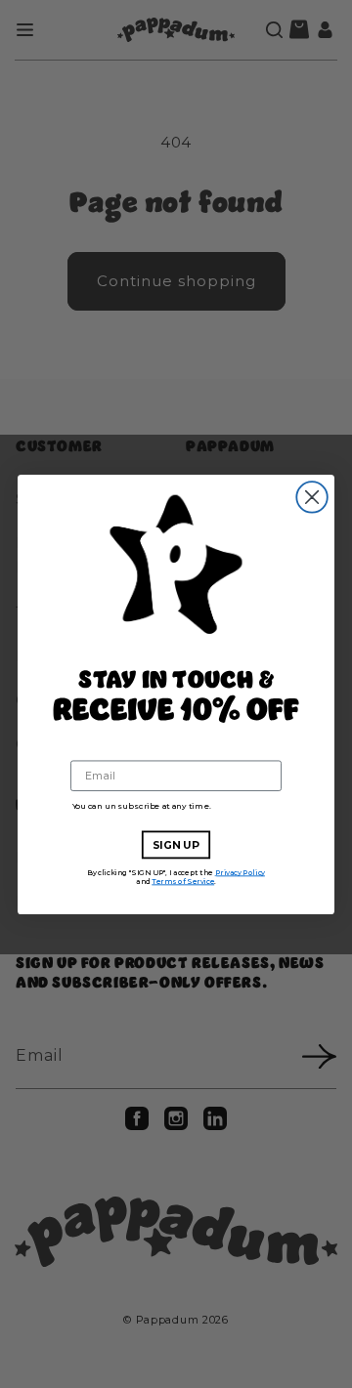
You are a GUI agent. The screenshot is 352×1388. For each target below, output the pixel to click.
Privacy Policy (240, 871)
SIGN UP (176, 845)
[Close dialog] (312, 497)
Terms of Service (183, 880)
